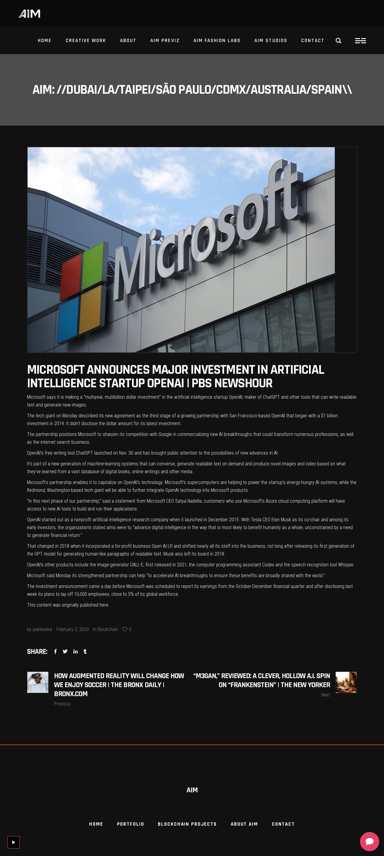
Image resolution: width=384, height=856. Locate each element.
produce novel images (275, 464)
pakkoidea (42, 629)
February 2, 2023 (72, 629)
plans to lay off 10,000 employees (76, 594)
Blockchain (108, 629)
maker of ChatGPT (262, 397)
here (104, 605)
